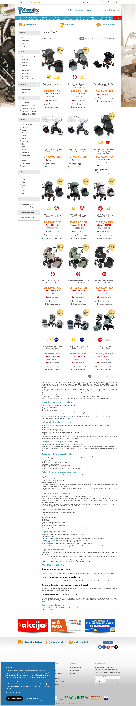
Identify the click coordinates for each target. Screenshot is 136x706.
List (86, 38)
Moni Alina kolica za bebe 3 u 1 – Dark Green (78, 281)
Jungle (24, 149)
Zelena (24, 185)
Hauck (24, 138)
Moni (23, 158)
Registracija (84, 2)
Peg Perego (26, 163)
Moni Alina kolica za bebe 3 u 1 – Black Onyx (104, 281)
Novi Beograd (26, 89)
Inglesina (25, 141)
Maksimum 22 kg (27, 207)
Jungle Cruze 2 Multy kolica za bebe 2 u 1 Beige (52, 150)
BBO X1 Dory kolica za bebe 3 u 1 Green (78, 216)
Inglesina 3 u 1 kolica (48, 540)
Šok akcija (25, 70)
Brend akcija (26, 59)
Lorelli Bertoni (26, 155)
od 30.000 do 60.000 (28, 106)
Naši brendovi (74, 671)
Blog (103, 2)
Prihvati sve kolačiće (14, 698)
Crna (23, 179)
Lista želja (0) (112, 2)
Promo (24, 46)
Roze (23, 190)
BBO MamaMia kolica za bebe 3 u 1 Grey (78, 347)
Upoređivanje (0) (48, 39)
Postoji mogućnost (28, 217)
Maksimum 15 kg (27, 204)
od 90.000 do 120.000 (29, 111)
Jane (23, 144)
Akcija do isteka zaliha (29, 57)
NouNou (24, 160)
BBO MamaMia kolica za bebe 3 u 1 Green (104, 347)
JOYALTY (73, 673)
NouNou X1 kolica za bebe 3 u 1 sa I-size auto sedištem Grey (78, 85)
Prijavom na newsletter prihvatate (109, 684)
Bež (23, 177)
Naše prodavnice (75, 668)
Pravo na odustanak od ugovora (55, 681)
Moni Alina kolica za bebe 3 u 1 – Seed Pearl (52, 281)
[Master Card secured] (96, 698)
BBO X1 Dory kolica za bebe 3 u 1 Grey (104, 216)
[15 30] (97, 38)
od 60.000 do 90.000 (28, 108)
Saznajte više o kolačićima (14, 693)
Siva (23, 193)
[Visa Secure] (106, 698)
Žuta (23, 182)
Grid (81, 38)
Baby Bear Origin (27, 124)
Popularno (25, 40)
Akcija (24, 38)
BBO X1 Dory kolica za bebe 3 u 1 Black (52, 216)
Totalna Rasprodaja (28, 79)
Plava (24, 188)
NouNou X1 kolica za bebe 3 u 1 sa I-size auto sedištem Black (104, 151)
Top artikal (25, 73)
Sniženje (25, 68)
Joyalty (24, 62)
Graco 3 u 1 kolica (47, 542)
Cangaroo (25, 127)
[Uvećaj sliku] (48, 78)
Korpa (114, 10)
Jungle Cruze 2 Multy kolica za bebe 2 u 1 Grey (78, 150)
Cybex (24, 133)
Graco (24, 136)
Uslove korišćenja (102, 685)
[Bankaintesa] (74, 698)
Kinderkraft (25, 152)
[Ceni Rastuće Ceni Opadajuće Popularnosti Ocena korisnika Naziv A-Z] (110, 38)
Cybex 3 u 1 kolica (47, 538)
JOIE (23, 147)
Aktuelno (95, 2)
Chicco (24, 130)
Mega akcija (26, 65)
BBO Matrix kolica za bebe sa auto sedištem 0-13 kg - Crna (53, 85)
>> (116, 376)
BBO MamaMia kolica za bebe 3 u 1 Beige (52, 347)
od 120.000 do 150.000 (29, 114)
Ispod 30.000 (26, 103)
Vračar (24, 92)
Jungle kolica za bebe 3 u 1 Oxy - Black (104, 85)
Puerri (24, 166)
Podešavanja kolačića (33, 698)
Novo (23, 43)
